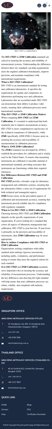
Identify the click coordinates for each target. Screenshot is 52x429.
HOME (4, 405)
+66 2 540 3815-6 (14, 376)
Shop (3, 414)
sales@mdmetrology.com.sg (18, 343)
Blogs (29, 405)
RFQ (29, 409)
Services (4, 409)
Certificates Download (36, 414)
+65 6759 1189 (13, 332)
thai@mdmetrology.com (17, 387)
